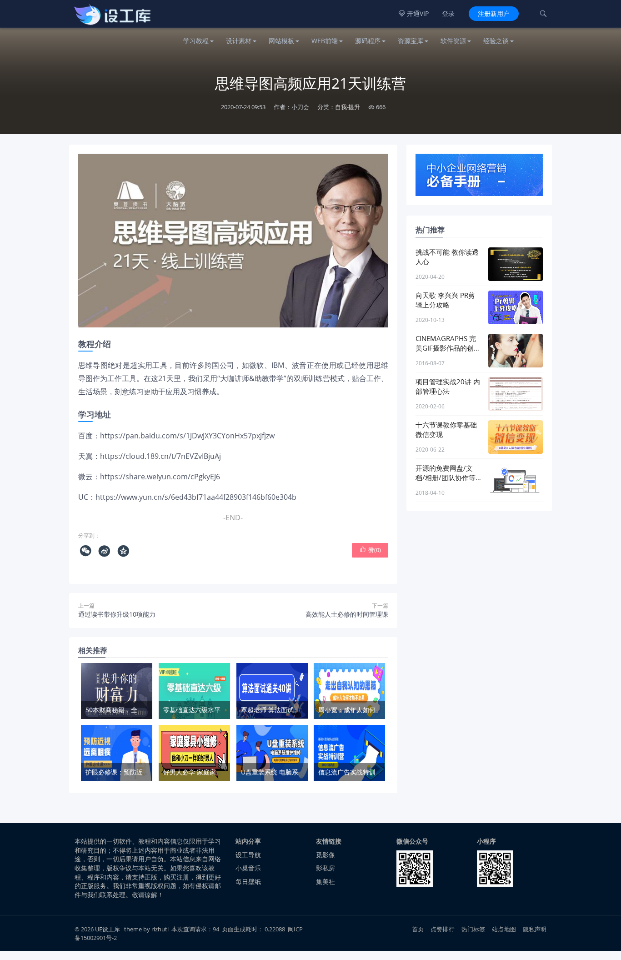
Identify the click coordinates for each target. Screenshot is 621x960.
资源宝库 (410, 40)
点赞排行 (443, 929)
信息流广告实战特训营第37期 (360, 772)
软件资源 (453, 40)
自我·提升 (347, 107)
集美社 (325, 881)
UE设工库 (107, 929)
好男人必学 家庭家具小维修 (202, 772)
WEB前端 (324, 40)
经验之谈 (496, 40)
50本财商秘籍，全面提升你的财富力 (136, 709)
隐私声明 (535, 929)
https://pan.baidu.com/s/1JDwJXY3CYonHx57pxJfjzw (187, 436)
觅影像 (325, 854)
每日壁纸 (248, 881)
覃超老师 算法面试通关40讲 (280, 709)
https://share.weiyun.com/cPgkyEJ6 (160, 477)
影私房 (325, 868)
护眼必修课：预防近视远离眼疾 (130, 772)
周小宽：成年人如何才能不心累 (362, 709)
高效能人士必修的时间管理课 (346, 614)
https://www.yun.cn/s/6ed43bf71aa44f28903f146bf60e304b (195, 497)
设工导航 (248, 854)
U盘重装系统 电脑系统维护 (279, 772)
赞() (370, 550)
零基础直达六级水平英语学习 (204, 709)
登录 (448, 13)
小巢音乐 (248, 868)
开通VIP (414, 13)
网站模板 (281, 40)
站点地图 (504, 929)
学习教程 (196, 40)
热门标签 (473, 929)
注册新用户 (494, 13)
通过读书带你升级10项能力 (116, 614)
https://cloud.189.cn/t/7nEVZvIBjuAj (160, 456)
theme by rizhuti (147, 929)
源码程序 (368, 40)
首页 (418, 929)
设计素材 (238, 40)
